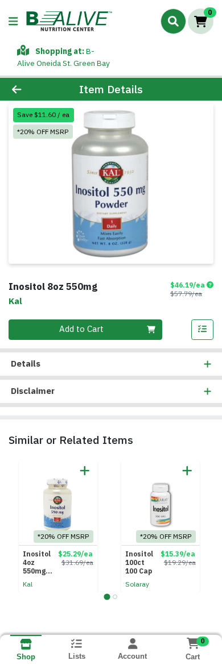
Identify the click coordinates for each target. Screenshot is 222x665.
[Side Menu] (13, 21)
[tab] (107, 596)
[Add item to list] (202, 329)
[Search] (173, 21)
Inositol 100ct (139, 562)
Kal (27, 584)
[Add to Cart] (84, 470)
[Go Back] (34, 89)
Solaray (137, 584)
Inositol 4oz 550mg (37, 562)
